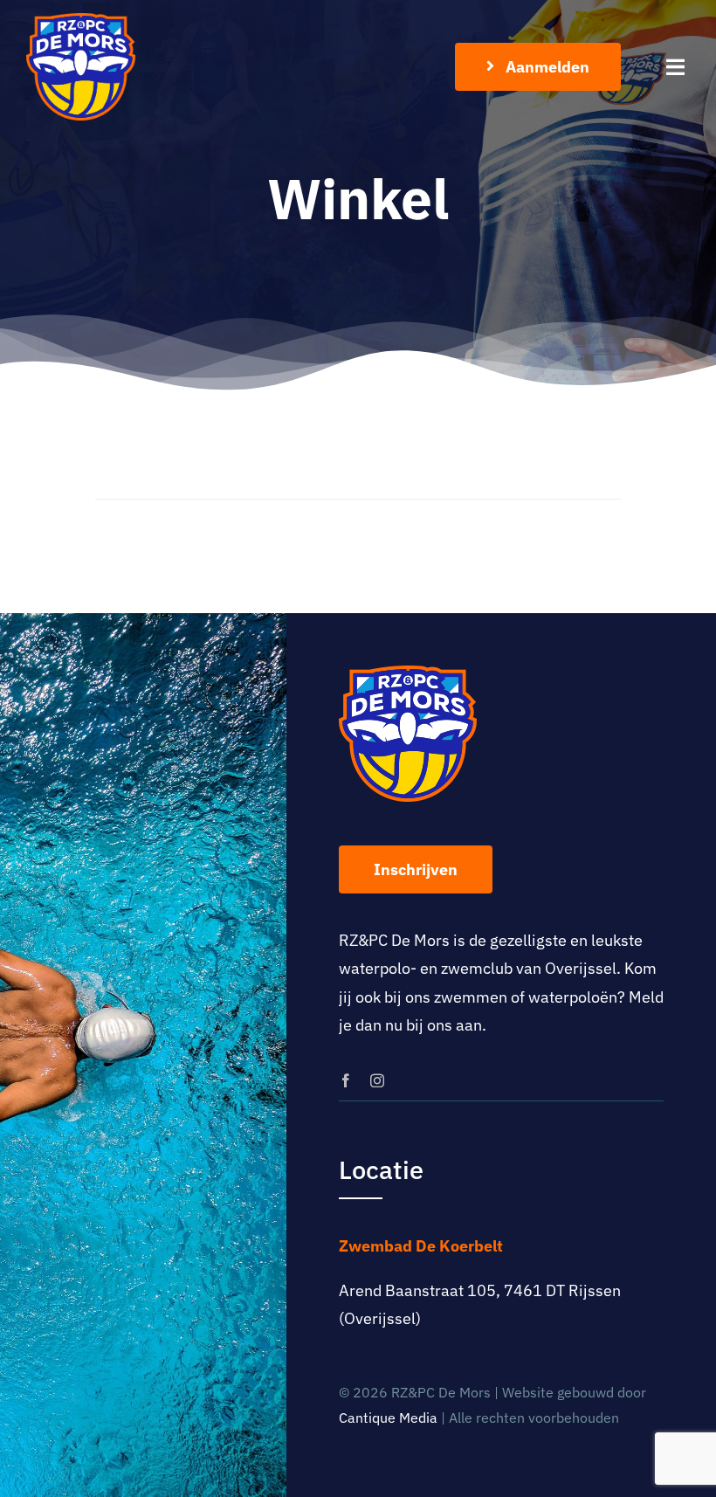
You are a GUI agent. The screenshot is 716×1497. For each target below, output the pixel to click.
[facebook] (346, 1080)
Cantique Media (388, 1417)
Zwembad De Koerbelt (421, 1246)
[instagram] (377, 1080)
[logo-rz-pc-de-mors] (80, 20)
